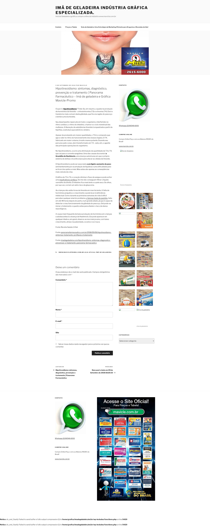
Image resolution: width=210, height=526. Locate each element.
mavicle (83, 85)
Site (57, 333)
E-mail (59, 321)
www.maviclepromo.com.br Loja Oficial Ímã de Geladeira (85, 252)
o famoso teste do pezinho (97, 198)
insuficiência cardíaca (68, 180)
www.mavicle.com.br (126, 146)
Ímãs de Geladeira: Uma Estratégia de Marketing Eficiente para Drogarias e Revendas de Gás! (114, 27)
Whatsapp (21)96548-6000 (129, 126)
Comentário (61, 280)
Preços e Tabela (71, 27)
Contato (58, 27)
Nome (59, 310)
